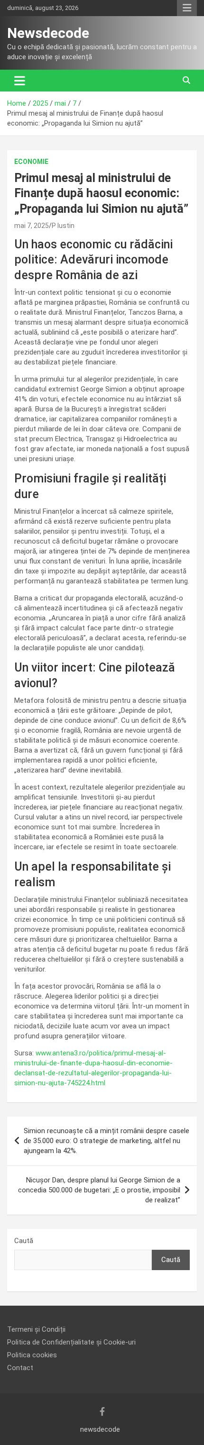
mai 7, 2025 (31, 225)
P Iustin (63, 225)
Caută (23, 1240)
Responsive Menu (187, 8)
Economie (31, 161)
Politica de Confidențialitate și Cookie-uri (71, 1342)
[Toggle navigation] (19, 80)
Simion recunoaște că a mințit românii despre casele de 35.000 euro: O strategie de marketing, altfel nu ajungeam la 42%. (106, 1141)
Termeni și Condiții (36, 1329)
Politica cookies (32, 1355)
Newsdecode (48, 33)
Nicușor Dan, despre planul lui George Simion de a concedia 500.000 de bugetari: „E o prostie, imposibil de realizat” (99, 1190)
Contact (20, 1367)
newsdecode (100, 1429)
